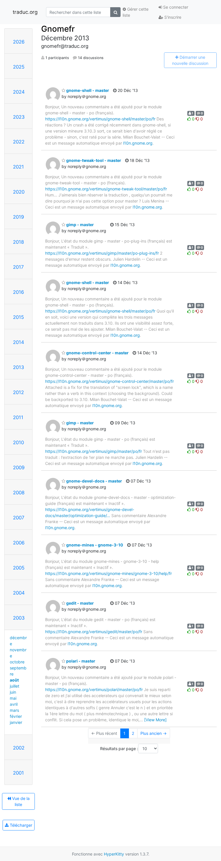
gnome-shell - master (87, 90)
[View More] (155, 719)
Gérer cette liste (135, 12)
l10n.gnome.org (138, 143)
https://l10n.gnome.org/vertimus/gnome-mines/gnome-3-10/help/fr (108, 573)
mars (14, 710)
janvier (16, 722)
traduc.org (25, 12)
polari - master (80, 660)
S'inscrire (172, 17)
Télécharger (20, 825)
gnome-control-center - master (97, 352)
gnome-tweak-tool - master (93, 160)
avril (14, 704)
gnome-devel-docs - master (93, 480)
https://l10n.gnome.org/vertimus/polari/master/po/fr (94, 689)
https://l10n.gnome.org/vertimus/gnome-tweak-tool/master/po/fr (106, 188)
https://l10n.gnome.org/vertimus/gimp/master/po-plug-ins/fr (102, 253)
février (16, 716)
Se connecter (175, 7)
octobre (17, 661)
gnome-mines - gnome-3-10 (94, 544)
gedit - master (79, 603)
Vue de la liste (20, 801)
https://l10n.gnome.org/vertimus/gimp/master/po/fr (93, 451)
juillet (14, 686)
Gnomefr (58, 29)
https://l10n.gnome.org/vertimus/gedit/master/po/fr (93, 631)
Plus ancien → (153, 733)
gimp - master (79, 224)
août (14, 680)
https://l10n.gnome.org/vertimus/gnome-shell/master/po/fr (100, 118)
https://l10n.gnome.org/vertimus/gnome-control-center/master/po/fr (109, 381)
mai (13, 698)
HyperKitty (114, 853)
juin (13, 692)
